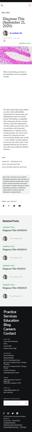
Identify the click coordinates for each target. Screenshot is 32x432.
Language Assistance (9, 422)
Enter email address (12, 403)
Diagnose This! (25, 43)
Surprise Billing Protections (11, 427)
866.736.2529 (8, 392)
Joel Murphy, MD (17, 33)
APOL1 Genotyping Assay (12, 360)
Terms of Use (7, 420)
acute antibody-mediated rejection (14, 167)
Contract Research (9, 370)
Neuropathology (9, 358)
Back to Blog (6, 12)
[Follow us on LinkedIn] (17, 413)
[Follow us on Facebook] (4, 413)
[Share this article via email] (19, 206)
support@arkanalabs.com (11, 390)
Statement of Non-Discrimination (13, 425)
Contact (10, 333)
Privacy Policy (16, 420)
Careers (10, 329)
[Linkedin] (14, 206)
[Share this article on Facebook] (9, 206)
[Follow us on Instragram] (8, 413)
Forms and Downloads (11, 341)
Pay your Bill (7, 346)
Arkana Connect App (10, 348)
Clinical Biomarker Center (11, 373)
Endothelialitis (16, 161)
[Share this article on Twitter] (3, 206)
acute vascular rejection (11, 164)
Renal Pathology (9, 355)
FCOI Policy (23, 427)
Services (10, 316)
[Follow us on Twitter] (12, 413)
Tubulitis (5, 161)
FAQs (5, 344)
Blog (7, 325)
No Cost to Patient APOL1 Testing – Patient (15, 367)
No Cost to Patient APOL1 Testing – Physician (15, 363)
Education (11, 320)
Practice (10, 312)
